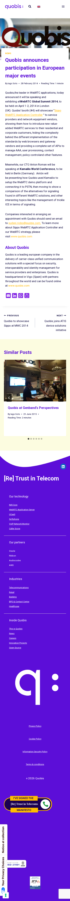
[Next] (60, 398)
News (8, 53)
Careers (12, 638)
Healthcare (14, 606)
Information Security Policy (35, 751)
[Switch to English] (39, 6)
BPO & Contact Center (19, 601)
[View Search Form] (30, 6)
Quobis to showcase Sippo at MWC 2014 (16, 320)
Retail (11, 592)
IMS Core (13, 505)
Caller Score (14, 528)
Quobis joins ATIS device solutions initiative (55, 323)
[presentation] (35, 380)
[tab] (28, 439)
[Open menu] (63, 6)
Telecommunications (19, 587)
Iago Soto (12, 83)
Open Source (15, 647)
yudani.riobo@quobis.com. (24, 223)
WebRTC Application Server (22, 509)
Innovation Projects (18, 643)
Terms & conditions (35, 764)
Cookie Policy (35, 739)
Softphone (14, 519)
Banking (13, 597)
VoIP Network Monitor (19, 524)
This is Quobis (15, 629)
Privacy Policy (35, 726)
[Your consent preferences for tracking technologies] (6, 895)
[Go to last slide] (9, 398)
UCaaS (12, 514)
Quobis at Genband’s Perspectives (33, 408)
